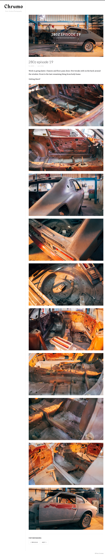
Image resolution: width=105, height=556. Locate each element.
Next (44, 542)
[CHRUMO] (13, 6)
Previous (34, 542)
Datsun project (70, 38)
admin (32, 66)
